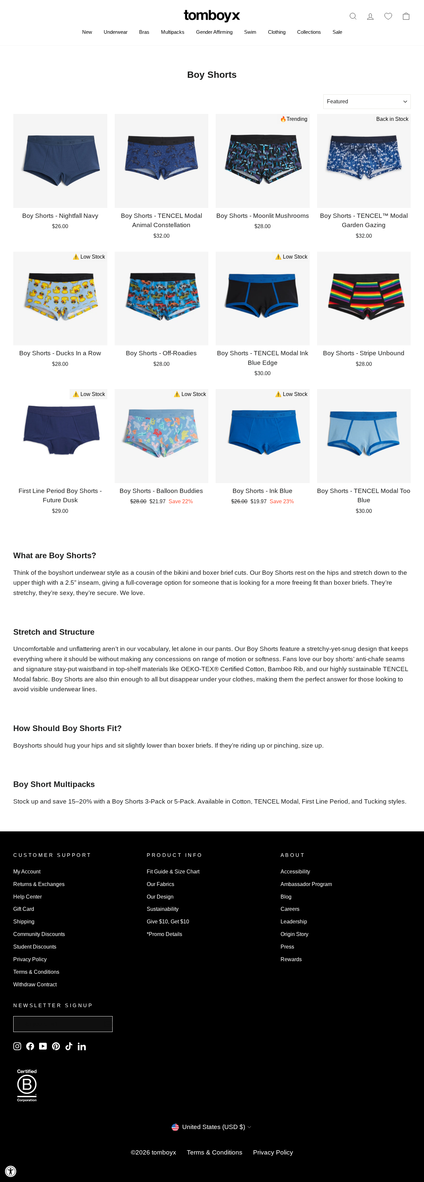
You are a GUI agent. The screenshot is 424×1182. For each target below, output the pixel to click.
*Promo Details (164, 934)
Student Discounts (34, 947)
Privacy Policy (30, 959)
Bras (144, 32)
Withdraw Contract (35, 984)
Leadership (294, 921)
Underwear (116, 32)
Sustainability (163, 909)
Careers (290, 909)
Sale (337, 32)
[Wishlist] (388, 16)
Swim (250, 32)
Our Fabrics (160, 884)
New (87, 32)
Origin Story (294, 934)
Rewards (291, 959)
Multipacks (173, 32)
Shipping (23, 921)
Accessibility (295, 871)
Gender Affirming (214, 32)
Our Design (160, 897)
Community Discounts (39, 934)
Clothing (277, 32)
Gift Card (23, 909)
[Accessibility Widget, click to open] (10, 1171)
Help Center (27, 897)
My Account (26, 871)
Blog (286, 897)
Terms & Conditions (36, 972)
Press (287, 947)
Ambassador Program (306, 884)
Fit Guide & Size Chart (173, 871)
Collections (309, 32)
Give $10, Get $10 (168, 921)
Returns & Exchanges (39, 884)
